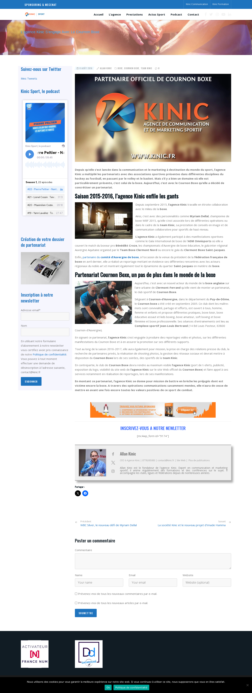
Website (188, 575)
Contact (193, 14)
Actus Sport (156, 14)
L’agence (115, 14)
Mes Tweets (29, 78)
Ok (108, 687)
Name (78, 575)
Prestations (134, 14)
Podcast (176, 14)
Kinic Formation (221, 4)
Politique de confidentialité (49, 354)
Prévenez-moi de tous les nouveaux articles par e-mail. (113, 603)
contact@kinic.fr (166, 460)
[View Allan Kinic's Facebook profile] (113, 454)
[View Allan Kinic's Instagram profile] (113, 471)
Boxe (120, 68)
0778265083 (148, 460)
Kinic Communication (197, 4)
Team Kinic (146, 68)
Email (132, 575)
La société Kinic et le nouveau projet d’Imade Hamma (192, 525)
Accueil (98, 14)
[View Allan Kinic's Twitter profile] (113, 463)
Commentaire (83, 550)
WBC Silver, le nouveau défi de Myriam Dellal (108, 523)
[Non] (247, 685)
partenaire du (111, 257)
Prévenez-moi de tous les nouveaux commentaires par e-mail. (117, 594)
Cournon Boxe (131, 68)
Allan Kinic (106, 68)
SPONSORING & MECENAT (41, 5)
